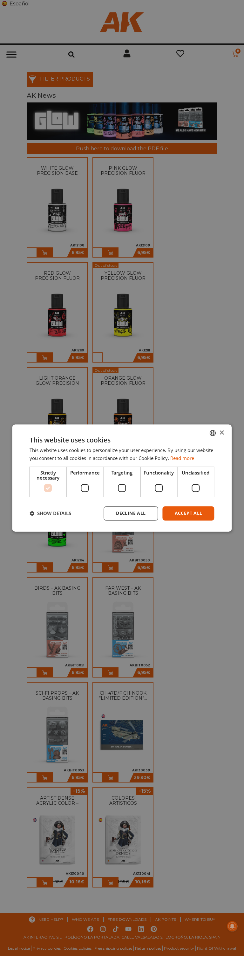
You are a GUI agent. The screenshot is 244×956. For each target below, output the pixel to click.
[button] (50, 513)
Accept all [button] (188, 513)
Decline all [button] (131, 513)
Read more (182, 458)
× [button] (221, 432)
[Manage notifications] (232, 926)
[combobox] (213, 433)
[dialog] (122, 478)
